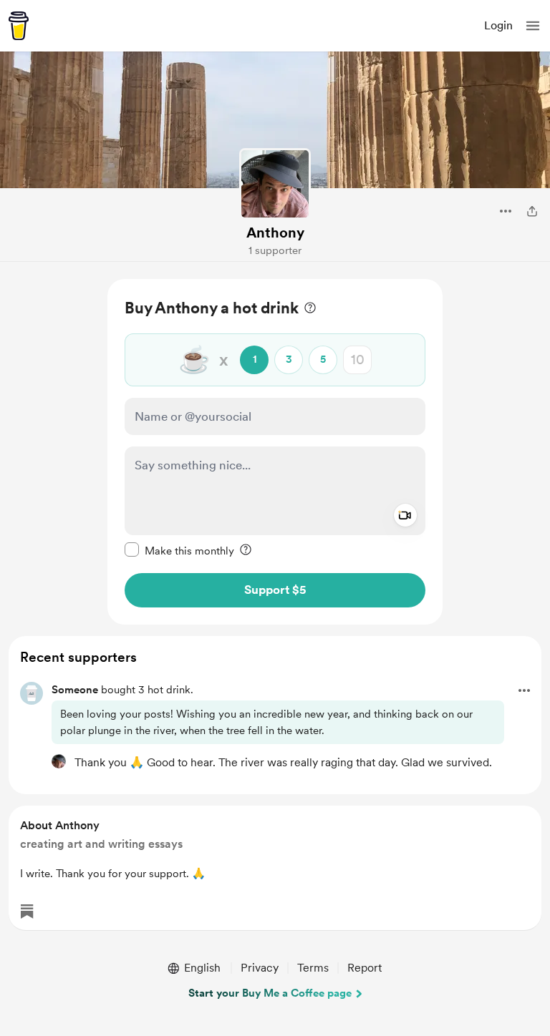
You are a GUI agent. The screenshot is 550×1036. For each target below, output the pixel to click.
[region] (275, 452)
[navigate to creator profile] (275, 184)
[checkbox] (179, 550)
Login (498, 25)
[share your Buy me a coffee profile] (532, 211)
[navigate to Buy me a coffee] (19, 25)
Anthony (275, 232)
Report (364, 967)
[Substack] (27, 911)
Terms (313, 967)
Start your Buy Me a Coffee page (270, 993)
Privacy (260, 967)
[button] (532, 25)
